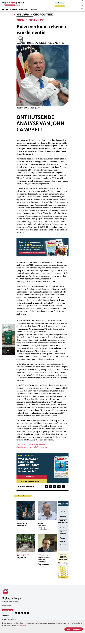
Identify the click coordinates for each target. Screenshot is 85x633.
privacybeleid (21, 625)
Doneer (60, 2)
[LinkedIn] (54, 486)
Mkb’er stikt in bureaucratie (21, 524)
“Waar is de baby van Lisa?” (21, 557)
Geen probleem (74, 629)
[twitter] (25, 613)
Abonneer (60, 5)
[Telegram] (59, 486)
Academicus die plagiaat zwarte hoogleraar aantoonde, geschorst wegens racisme (43, 560)
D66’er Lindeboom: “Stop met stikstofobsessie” (44, 526)
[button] (82, 5)
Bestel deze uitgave (30, 481)
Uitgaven (13, 9)
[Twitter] (50, 486)
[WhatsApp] (63, 486)
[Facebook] (46, 486)
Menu (82, 9)
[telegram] (28, 613)
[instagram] (16, 613)
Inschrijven (7, 610)
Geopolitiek (43, 14)
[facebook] (19, 613)
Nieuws (5, 9)
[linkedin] (22, 613)
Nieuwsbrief (23, 9)
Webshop (33, 9)
